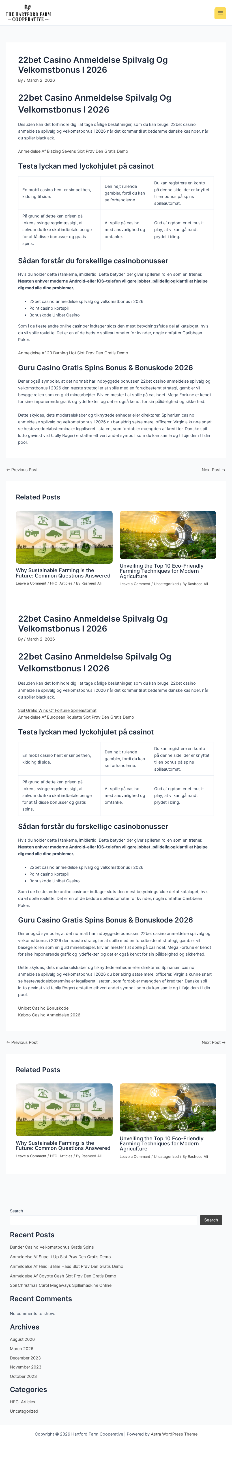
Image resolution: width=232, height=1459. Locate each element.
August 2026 (22, 1339)
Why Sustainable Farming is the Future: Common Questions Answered (63, 572)
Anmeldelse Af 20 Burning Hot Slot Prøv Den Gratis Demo (73, 352)
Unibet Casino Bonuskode (43, 1008)
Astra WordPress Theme (174, 1434)
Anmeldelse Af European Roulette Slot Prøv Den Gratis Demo (76, 717)
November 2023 (25, 1367)
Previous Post (22, 470)
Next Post (214, 470)
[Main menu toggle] (220, 13)
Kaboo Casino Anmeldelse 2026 (49, 1015)
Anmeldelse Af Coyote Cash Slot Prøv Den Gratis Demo (63, 1276)
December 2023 (25, 1358)
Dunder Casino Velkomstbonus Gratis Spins (52, 1247)
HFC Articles (61, 583)
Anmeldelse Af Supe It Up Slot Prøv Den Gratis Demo (60, 1256)
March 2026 (21, 1348)
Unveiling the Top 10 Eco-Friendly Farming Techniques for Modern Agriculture (161, 571)
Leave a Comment (31, 583)
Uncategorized (166, 584)
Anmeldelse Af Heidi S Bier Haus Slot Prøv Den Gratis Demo (66, 1266)
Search (16, 1211)
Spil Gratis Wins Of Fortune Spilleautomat (57, 710)
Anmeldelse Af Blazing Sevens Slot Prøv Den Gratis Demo (73, 151)
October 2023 (23, 1376)
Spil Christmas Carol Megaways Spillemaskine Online (60, 1285)
